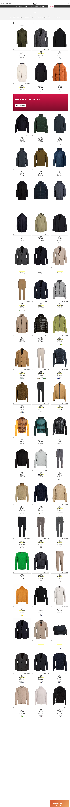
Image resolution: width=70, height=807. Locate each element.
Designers (42, 6)
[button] (7, 25)
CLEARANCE (51, 6)
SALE (46, 6)
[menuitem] (2, 3)
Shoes (30, 6)
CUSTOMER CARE (12, 0)
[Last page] (67, 726)
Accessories (35, 6)
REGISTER (63, 0)
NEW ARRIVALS (19, 6)
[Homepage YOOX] (35, 4)
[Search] (61, 3)
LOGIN (67, 1)
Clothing (26, 6)
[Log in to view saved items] (65, 3)
